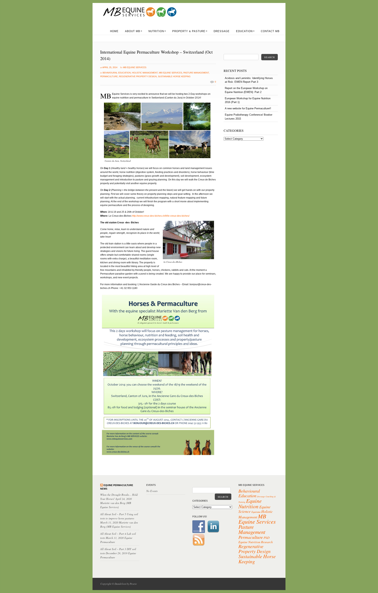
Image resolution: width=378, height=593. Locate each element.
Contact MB (270, 31)
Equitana (255, 512)
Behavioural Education (117, 72)
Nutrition (157, 31)
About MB (133, 31)
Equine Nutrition (250, 503)
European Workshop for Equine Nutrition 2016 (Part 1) (248, 100)
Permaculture (109, 76)
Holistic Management (145, 72)
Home (114, 31)
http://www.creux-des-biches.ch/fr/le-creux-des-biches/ (160, 215)
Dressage (222, 31)
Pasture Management (196, 72)
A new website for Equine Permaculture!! (248, 108)
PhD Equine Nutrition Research (255, 539)
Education (245, 31)
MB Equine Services (134, 67)
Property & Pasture (190, 31)
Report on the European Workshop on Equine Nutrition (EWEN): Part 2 (246, 90)
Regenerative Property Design (138, 76)
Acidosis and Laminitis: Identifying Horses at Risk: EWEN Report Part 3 (249, 80)
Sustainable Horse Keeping (174, 76)
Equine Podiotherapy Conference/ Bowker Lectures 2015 (248, 116)
